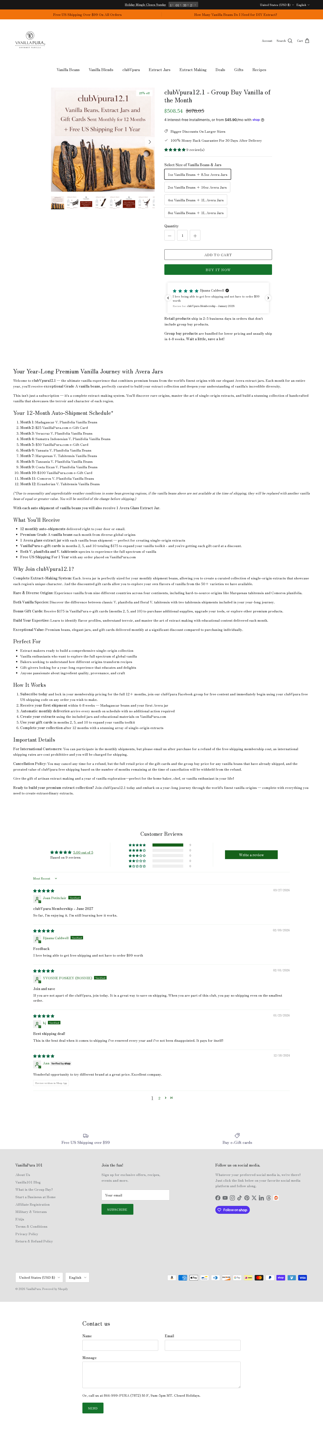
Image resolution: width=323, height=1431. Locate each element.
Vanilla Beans (68, 69)
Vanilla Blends (101, 69)
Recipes (259, 69)
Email (169, 1335)
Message (89, 1357)
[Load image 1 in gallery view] (103, 140)
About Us (22, 1174)
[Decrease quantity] (169, 235)
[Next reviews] (268, 298)
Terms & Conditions (31, 1226)
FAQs (19, 1219)
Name (87, 1335)
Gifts (238, 69)
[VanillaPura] (30, 41)
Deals (220, 69)
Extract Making (193, 69)
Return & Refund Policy (34, 1241)
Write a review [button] (251, 854)
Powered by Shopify (55, 1289)
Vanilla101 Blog (28, 1182)
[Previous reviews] (168, 298)
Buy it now (218, 269)
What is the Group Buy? (34, 1189)
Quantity (171, 225)
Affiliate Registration (32, 1204)
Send (93, 1408)
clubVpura (131, 69)
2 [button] (159, 1097)
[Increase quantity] (195, 235)
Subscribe (117, 1209)
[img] (43, 890)
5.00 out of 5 (83, 852)
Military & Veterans (31, 1211)
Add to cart (218, 254)
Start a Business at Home (35, 1196)
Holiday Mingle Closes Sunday (145, 4)
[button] (175, 149)
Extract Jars (160, 69)
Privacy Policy (26, 1233)
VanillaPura (33, 1289)
